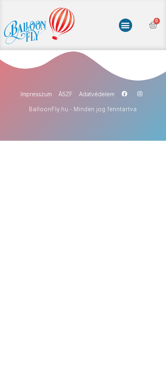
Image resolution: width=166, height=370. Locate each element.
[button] (125, 25)
